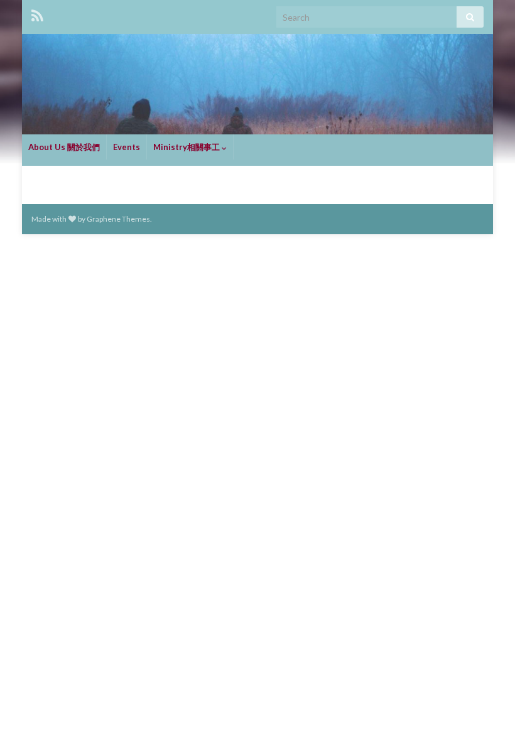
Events (126, 147)
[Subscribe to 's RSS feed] (37, 13)
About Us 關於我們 (64, 147)
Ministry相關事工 (187, 147)
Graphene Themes (118, 219)
